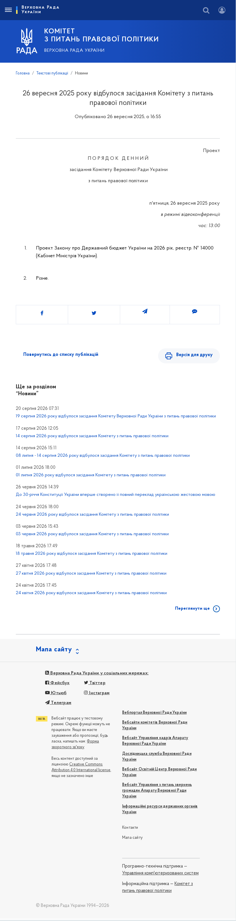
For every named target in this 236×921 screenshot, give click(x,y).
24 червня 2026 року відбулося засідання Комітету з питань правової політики (92, 514)
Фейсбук (59, 683)
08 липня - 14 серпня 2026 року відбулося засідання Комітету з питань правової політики (103, 455)
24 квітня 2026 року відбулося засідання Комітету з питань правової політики (91, 593)
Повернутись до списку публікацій (60, 354)
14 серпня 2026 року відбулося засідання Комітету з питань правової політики (92, 436)
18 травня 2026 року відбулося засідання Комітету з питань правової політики (91, 553)
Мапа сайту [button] (54, 649)
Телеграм (60, 703)
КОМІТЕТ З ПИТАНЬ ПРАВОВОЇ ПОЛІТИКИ (101, 35)
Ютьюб (58, 693)
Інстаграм (99, 693)
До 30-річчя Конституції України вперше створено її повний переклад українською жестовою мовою (115, 494)
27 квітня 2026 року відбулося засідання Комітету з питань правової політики (91, 573)
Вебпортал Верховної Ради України (154, 713)
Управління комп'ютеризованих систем (160, 873)
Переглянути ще (192, 608)
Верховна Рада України (74, 50)
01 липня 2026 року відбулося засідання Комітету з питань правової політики (91, 475)
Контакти (130, 828)
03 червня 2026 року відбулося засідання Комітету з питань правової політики (92, 534)
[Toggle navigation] (8, 10)
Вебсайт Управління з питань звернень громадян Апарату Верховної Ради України (157, 791)
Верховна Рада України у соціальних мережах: (99, 673)
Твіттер (96, 683)
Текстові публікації (52, 73)
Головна (23, 73)
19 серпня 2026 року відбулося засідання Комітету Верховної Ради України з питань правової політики (116, 416)
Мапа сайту (132, 838)
